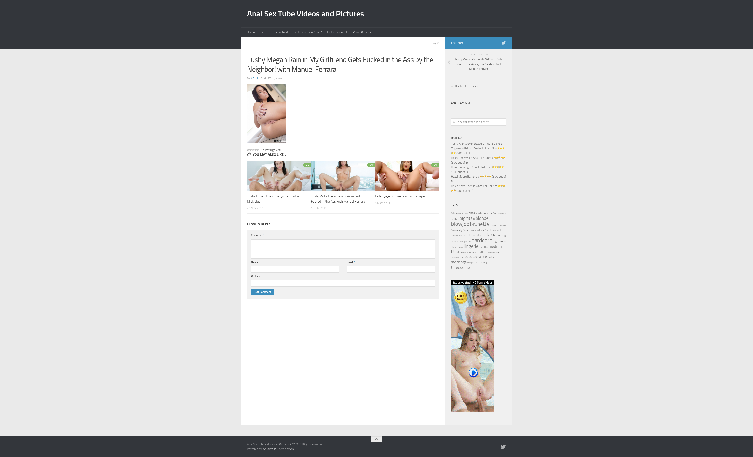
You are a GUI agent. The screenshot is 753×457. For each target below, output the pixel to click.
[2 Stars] (250, 150)
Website (256, 276)
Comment (257, 235)
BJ (474, 219)
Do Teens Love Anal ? (308, 32)
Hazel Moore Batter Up (465, 176)
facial (492, 235)
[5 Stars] (257, 150)
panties (496, 252)
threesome (460, 267)
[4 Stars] (255, 150)
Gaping (502, 235)
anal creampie (484, 213)
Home (251, 32)
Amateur (464, 213)
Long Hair (483, 247)
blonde (482, 218)
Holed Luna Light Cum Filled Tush (471, 167)
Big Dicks (455, 219)
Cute (481, 230)
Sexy (472, 257)
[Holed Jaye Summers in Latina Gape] (407, 176)
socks (491, 257)
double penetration (474, 235)
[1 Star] (248, 150)
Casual (493, 225)
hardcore (481, 240)
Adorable (455, 213)
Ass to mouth (499, 213)
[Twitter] (503, 43)
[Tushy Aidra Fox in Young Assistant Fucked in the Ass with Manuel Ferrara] (343, 176)
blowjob (460, 224)
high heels (499, 241)
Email (351, 262)
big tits (466, 218)
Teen (477, 262)
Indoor (460, 247)
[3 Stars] (253, 150)
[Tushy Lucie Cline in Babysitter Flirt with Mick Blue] (279, 176)
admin (255, 78)
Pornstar (455, 257)
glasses (467, 241)
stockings (459, 262)
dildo (499, 230)
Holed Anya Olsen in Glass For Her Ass (474, 186)
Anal (472, 213)
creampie (474, 230)
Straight (470, 262)
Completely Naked (460, 230)
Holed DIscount (337, 32)
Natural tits (474, 251)
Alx (292, 449)
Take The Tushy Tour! (274, 32)
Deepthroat (490, 230)
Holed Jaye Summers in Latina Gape (400, 196)
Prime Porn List (363, 32)
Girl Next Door (457, 241)
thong (484, 262)
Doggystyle (456, 235)
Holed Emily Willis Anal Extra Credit (472, 158)
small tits (481, 257)
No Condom (487, 252)
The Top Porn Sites (466, 86)
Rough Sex (465, 257)
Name (255, 262)
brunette (479, 224)
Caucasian (501, 225)
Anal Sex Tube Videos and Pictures (305, 14)
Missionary (462, 252)
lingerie (471, 246)
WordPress (269, 449)
